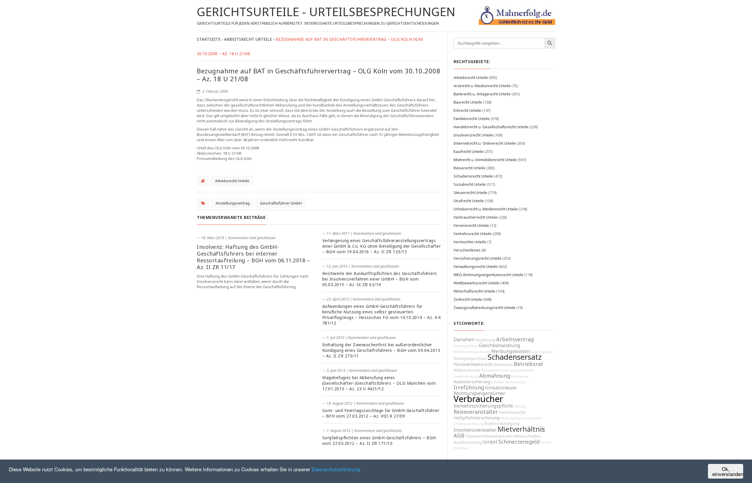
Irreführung (469, 387)
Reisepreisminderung (498, 370)
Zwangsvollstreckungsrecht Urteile (485, 307)
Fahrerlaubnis (542, 352)
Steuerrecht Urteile (470, 192)
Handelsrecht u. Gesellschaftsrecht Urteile (491, 126)
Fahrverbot (519, 376)
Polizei (545, 442)
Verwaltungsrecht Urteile (476, 266)
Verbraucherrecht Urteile (476, 217)
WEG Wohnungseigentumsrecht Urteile (488, 274)
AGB (459, 435)
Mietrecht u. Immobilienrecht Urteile (485, 159)
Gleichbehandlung (499, 345)
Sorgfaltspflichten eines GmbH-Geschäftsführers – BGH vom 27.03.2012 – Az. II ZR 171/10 (379, 440)
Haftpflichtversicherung (477, 417)
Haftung (520, 406)
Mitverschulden (527, 436)
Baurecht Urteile (468, 102)
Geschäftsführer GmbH (281, 203)
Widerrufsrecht (467, 370)
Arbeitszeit (525, 370)
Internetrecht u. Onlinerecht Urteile (485, 143)
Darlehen (464, 339)
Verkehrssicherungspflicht (483, 406)
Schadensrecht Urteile (473, 176)
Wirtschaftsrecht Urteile (474, 291)
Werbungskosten (510, 351)
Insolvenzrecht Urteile (473, 135)
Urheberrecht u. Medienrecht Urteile (486, 209)
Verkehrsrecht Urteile (473, 233)
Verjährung (485, 339)
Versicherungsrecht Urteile (477, 258)
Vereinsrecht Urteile (471, 225)
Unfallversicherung (469, 424)
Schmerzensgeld (519, 441)
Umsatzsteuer (501, 387)
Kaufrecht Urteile (469, 151)
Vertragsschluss (466, 346)
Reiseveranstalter (476, 411)
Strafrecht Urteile (469, 200)
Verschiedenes (467, 250)
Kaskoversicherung (472, 381)
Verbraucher (478, 399)
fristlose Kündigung (501, 423)
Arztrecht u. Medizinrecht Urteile (482, 85)
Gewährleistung (466, 376)
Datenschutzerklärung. (336, 469)
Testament (474, 436)
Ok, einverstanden (727, 471)
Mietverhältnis (521, 429)
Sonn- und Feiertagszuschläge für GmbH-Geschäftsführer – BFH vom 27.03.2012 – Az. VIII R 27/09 (380, 413)
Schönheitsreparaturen (472, 352)
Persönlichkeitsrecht (473, 364)
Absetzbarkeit (511, 418)
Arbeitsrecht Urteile (232, 180)
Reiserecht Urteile (469, 167)
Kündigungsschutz (470, 358)
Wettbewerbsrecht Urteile (476, 283)
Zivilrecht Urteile (468, 299)
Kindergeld (532, 418)
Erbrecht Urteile (467, 110)
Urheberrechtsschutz (508, 382)
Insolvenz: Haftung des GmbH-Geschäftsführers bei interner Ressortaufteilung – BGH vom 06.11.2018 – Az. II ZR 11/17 (253, 257)
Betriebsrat (528, 363)
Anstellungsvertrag (233, 203)
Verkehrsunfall (512, 412)
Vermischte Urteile (470, 241)
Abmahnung (494, 375)
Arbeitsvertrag (515, 339)
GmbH (490, 442)
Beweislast (503, 364)
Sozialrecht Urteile (470, 184)
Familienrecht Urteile (472, 118)
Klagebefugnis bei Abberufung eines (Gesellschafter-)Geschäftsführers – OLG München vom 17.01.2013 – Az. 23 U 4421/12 (379, 383)
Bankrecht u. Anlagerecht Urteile (482, 94)
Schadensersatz (515, 357)
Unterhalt (461, 448)
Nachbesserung (468, 442)
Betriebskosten (499, 436)
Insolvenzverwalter (475, 430)
